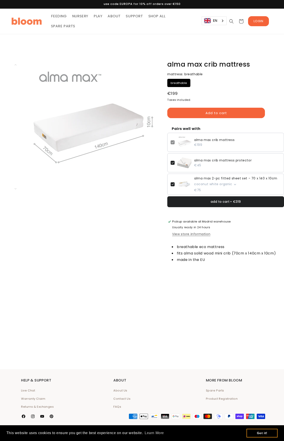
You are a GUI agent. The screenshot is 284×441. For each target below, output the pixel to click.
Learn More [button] (154, 433)
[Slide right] (15, 189)
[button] (231, 21)
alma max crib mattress (214, 140)
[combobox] (214, 20)
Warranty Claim (33, 399)
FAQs (117, 407)
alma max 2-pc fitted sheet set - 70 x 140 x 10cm (235, 178)
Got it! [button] (262, 433)
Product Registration (222, 399)
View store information (191, 234)
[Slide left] (15, 65)
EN (215, 20)
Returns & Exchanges (37, 407)
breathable (178, 82)
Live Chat (28, 390)
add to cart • (226, 201)
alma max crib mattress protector (223, 160)
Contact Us (121, 399)
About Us (120, 390)
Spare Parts (215, 390)
